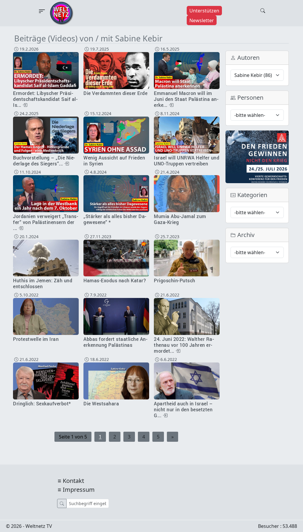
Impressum (79, 490)
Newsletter (201, 20)
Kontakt (73, 481)
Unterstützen (204, 10)
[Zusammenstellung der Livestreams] (257, 156)
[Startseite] (61, 12)
